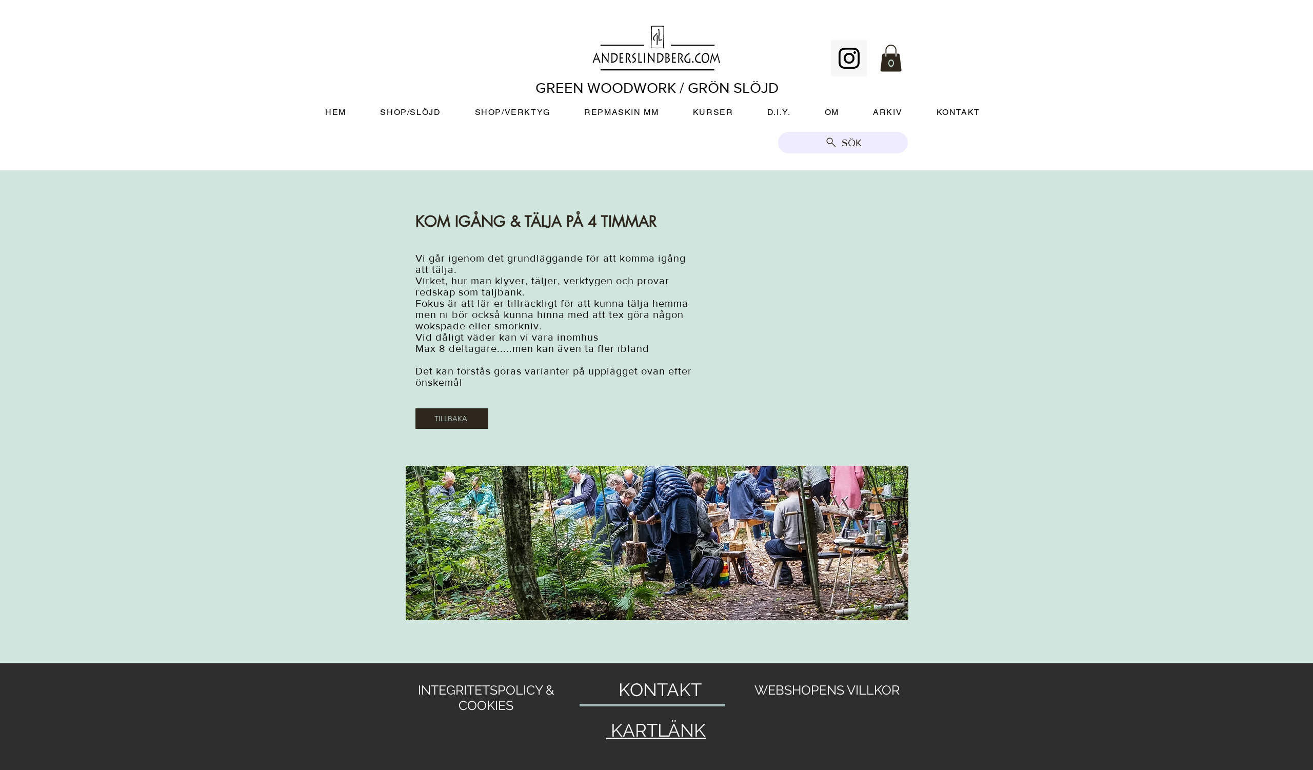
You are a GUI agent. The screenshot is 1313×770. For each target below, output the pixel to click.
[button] (891, 58)
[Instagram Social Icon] (849, 58)
